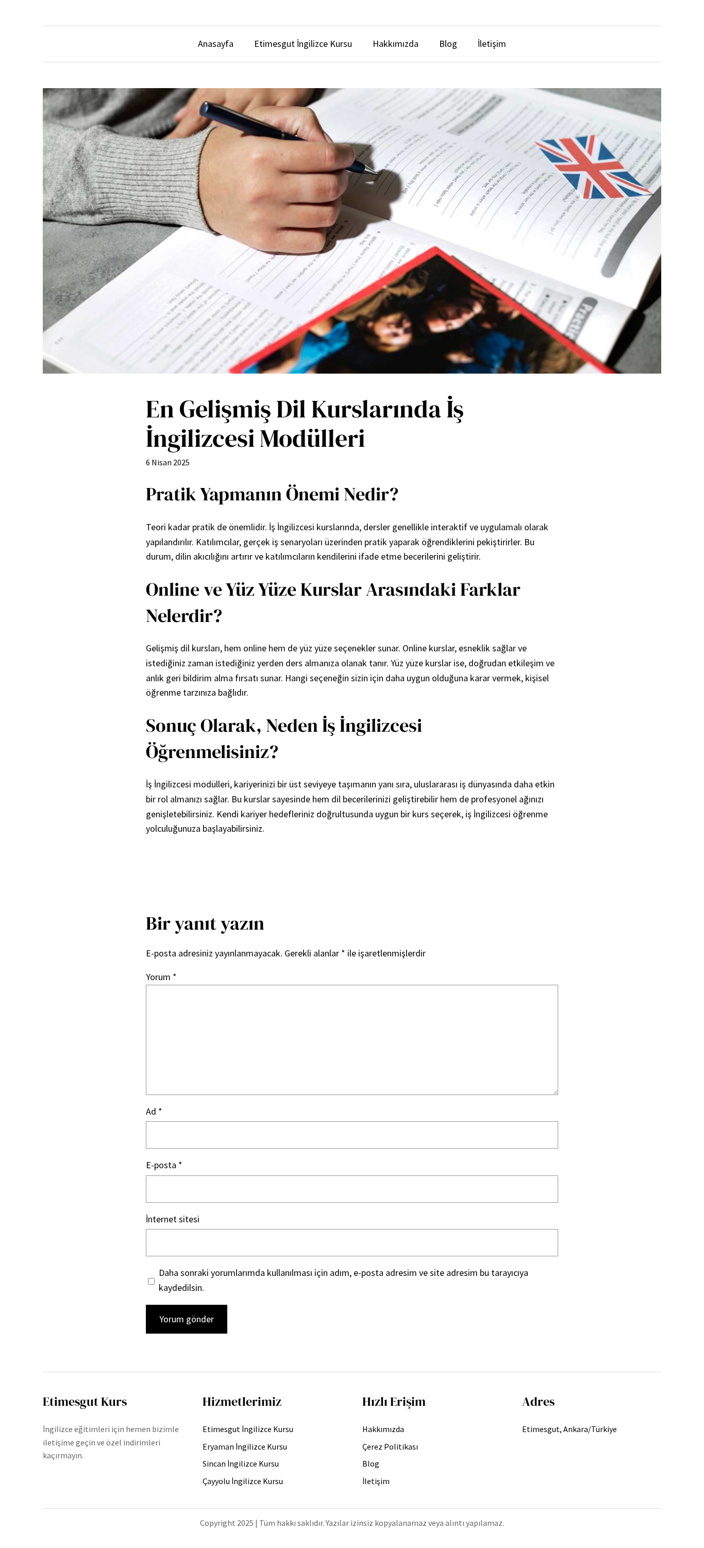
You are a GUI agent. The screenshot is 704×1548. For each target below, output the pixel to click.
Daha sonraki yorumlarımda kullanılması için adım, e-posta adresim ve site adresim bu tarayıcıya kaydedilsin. (343, 1280)
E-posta (164, 1165)
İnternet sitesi (172, 1219)
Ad (154, 1111)
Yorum (161, 977)
